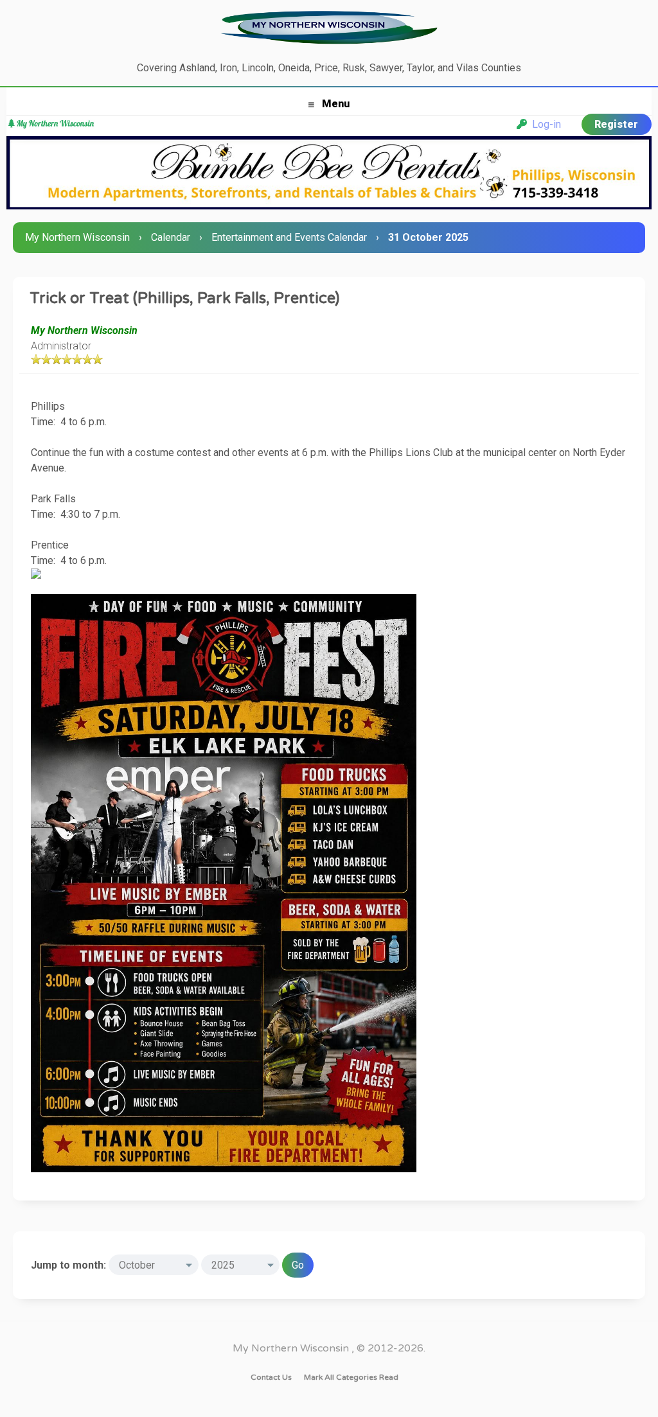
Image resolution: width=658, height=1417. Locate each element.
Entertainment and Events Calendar (289, 237)
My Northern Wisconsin (77, 237)
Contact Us (271, 1377)
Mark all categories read (351, 1377)
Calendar (170, 237)
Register (616, 124)
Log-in (544, 124)
